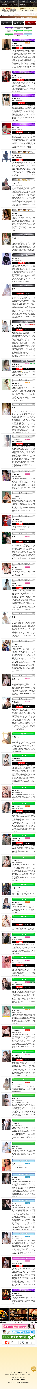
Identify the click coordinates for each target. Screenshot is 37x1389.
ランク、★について (6, 22)
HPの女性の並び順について (18, 22)
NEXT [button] (33, 1322)
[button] (15, 1323)
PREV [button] (4, 1322)
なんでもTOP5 (30, 22)
